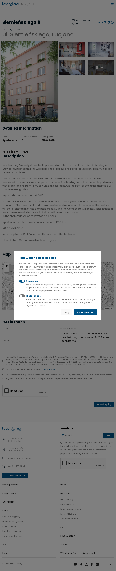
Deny (67, 312)
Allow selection (85, 312)
